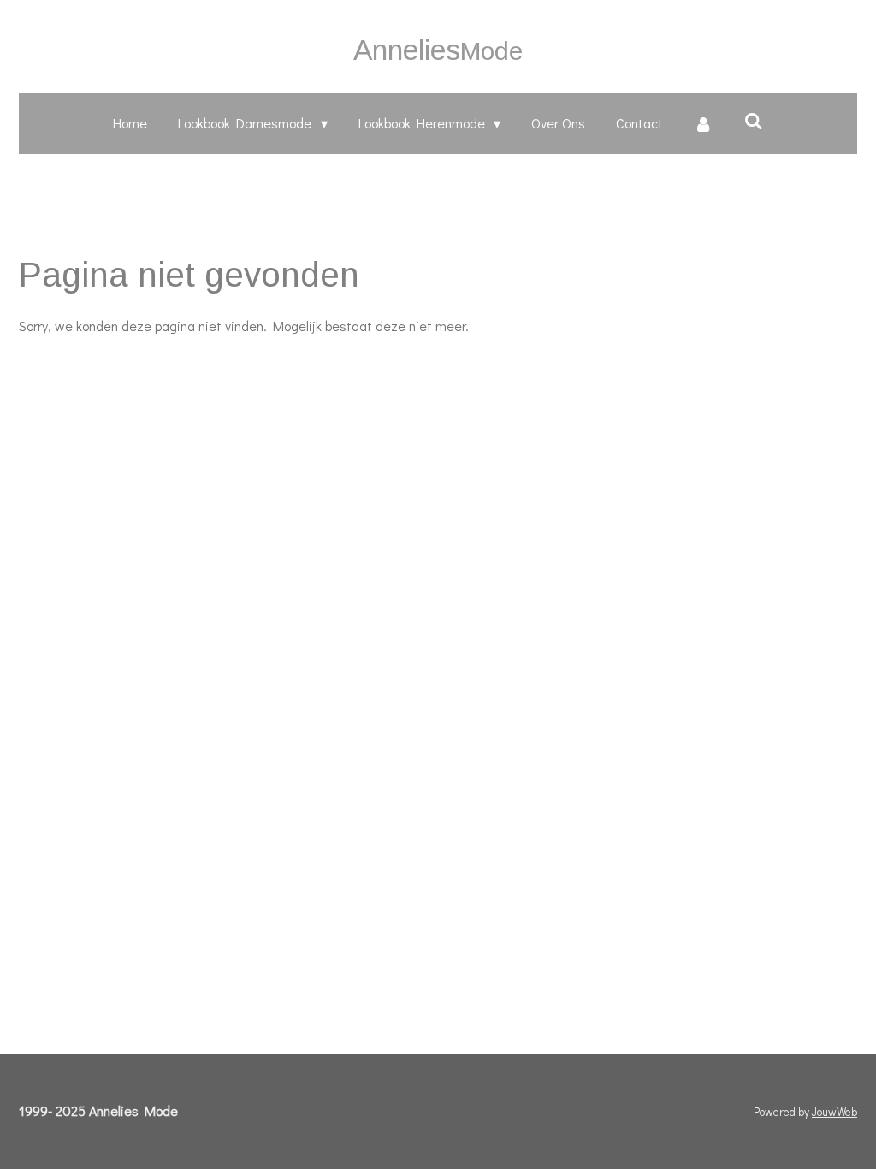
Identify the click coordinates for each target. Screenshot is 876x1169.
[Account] (703, 123)
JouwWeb (834, 1111)
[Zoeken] (752, 120)
